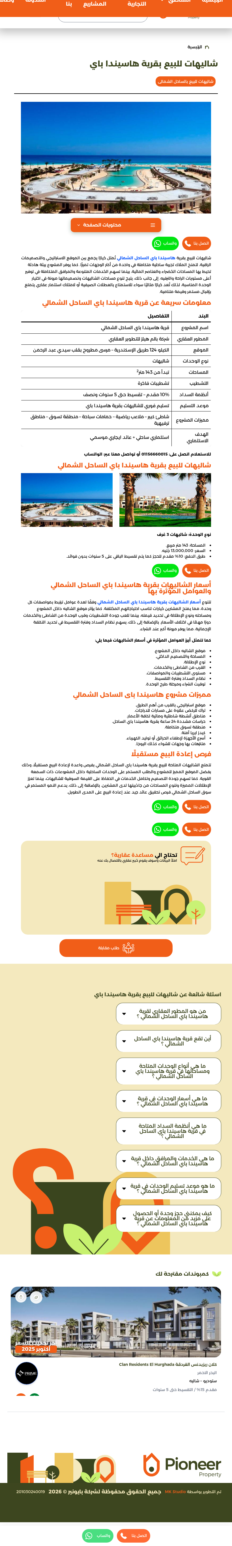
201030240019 (30, 1491)
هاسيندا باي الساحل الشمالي (146, 257)
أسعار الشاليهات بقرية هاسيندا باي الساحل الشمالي (149, 602)
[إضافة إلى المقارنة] (36, 1297)
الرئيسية (195, 46)
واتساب (170, 243)
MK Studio (175, 1491)
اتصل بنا (201, 243)
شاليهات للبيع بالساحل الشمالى (185, 81)
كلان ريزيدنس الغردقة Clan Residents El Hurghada (168, 1364)
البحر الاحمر (207, 1372)
